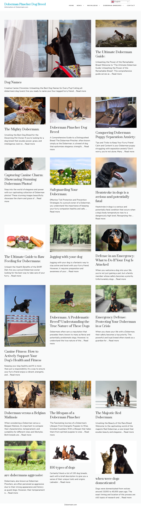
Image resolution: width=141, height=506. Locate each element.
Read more (81, 91)
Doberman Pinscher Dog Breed (25, 4)
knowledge (92, 5)
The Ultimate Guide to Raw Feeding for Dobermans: (24, 259)
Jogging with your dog (66, 257)
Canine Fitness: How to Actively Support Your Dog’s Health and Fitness (22, 356)
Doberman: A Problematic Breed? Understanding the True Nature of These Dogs (70, 321)
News (79, 5)
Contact (131, 5)
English (117, 2)
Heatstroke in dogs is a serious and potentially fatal (112, 196)
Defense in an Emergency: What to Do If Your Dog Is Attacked (115, 260)
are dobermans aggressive (23, 475)
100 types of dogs (62, 468)
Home (71, 5)
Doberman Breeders (112, 5)
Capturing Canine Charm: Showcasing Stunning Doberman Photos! (23, 179)
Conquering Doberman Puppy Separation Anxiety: (116, 135)
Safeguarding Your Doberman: (64, 192)
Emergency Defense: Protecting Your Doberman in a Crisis (116, 321)
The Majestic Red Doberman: (108, 415)
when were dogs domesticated (107, 481)
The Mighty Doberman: (21, 129)
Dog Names (12, 82)
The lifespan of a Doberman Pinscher (65, 415)
